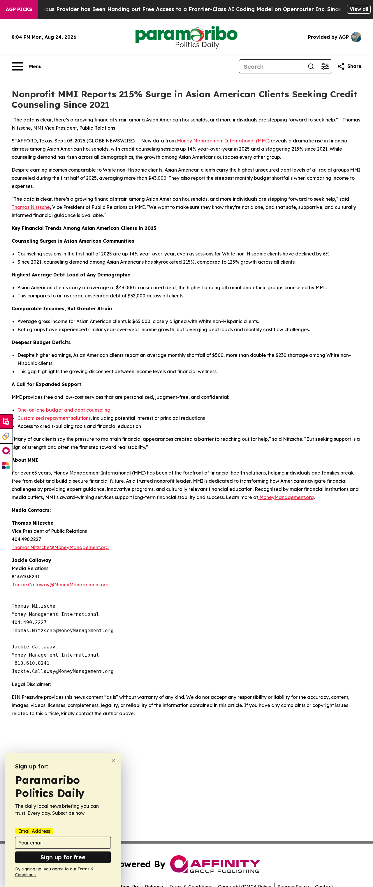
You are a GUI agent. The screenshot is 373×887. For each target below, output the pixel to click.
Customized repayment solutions (54, 418)
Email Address (34, 831)
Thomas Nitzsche (31, 207)
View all (359, 9)
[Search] (311, 66)
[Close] (114, 760)
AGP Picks (19, 9)
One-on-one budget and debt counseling (63, 410)
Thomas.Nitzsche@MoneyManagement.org (60, 547)
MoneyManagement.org (286, 497)
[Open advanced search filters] (325, 66)
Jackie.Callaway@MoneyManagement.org (60, 585)
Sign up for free (63, 857)
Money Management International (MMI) (223, 141)
